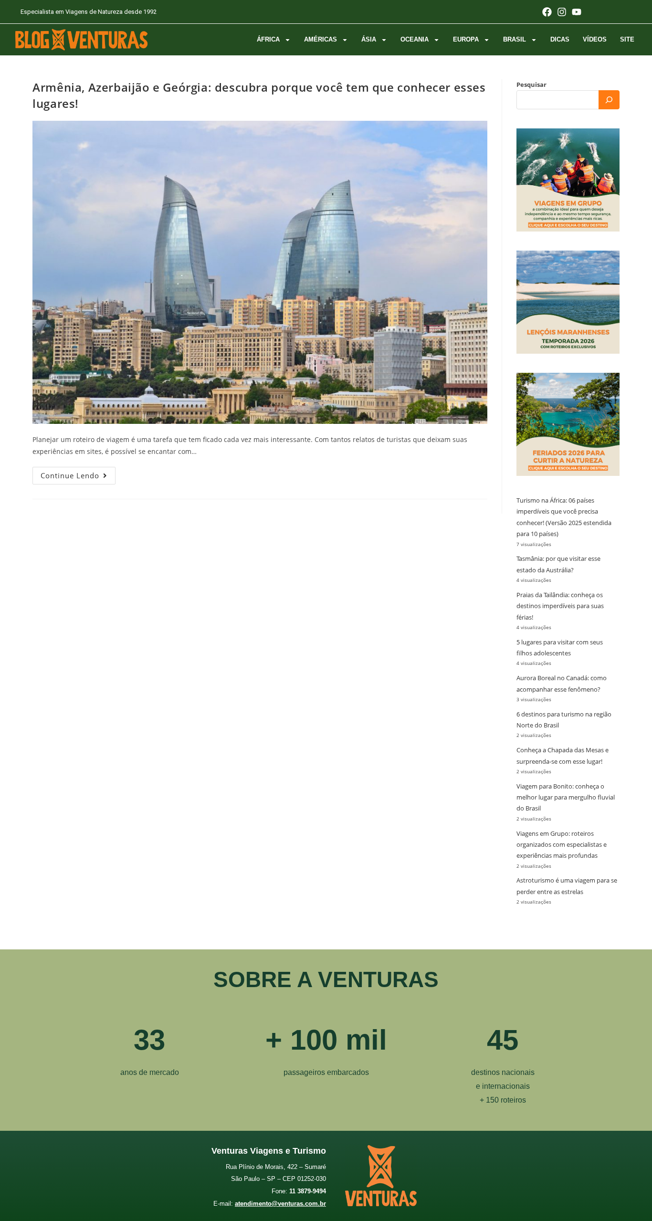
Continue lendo (78, 473)
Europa (466, 39)
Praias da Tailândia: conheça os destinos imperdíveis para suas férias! (560, 605)
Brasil (514, 39)
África (268, 39)
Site (627, 39)
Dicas (559, 39)
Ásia (368, 39)
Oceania (414, 39)
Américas (320, 39)
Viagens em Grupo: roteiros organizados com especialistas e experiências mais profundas (561, 844)
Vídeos (595, 39)
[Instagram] (562, 12)
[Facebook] (547, 12)
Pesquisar (531, 84)
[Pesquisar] (609, 99)
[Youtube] (576, 12)
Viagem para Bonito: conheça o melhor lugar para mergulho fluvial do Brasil (565, 797)
